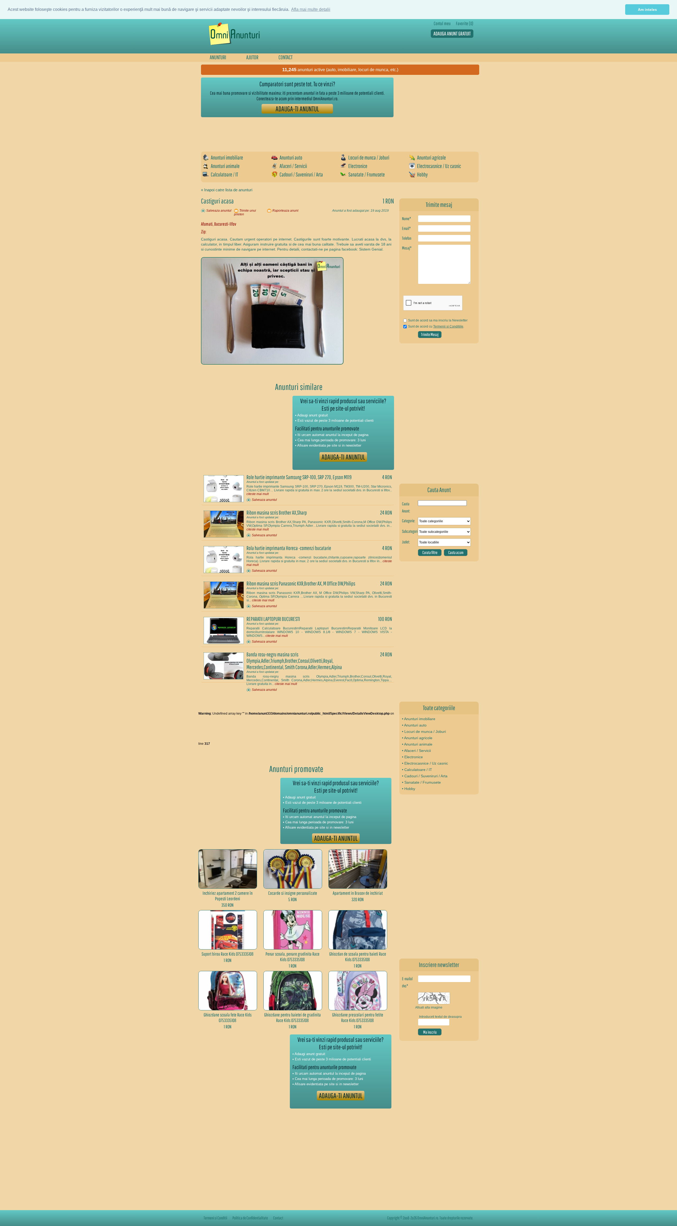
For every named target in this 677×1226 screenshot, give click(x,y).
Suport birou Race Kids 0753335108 (228, 954)
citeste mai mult (257, 494)
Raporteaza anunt (285, 210)
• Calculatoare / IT (417, 770)
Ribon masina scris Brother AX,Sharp (276, 512)
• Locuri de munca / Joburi (424, 731)
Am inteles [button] (647, 9)
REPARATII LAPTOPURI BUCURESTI (273, 619)
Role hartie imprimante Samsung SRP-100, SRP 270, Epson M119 (298, 477)
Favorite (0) (464, 23)
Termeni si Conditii (215, 1217)
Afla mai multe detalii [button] (310, 9)
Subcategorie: (410, 531)
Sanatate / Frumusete (366, 174)
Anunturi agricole (431, 157)
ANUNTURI (218, 57)
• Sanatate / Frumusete (421, 782)
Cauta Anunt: (406, 507)
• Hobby (408, 789)
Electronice (357, 166)
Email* (406, 228)
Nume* (406, 218)
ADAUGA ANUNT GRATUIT (452, 33)
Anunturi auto (291, 157)
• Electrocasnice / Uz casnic (425, 763)
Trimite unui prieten (245, 212)
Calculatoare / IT (224, 174)
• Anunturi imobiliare (418, 719)
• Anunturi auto (414, 725)
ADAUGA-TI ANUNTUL (297, 109)
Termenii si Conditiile (448, 326)
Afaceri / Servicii (293, 166)
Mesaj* (406, 248)
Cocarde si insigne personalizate (292, 893)
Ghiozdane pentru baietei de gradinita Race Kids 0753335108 (292, 1017)
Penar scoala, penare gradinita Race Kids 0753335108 (292, 956)
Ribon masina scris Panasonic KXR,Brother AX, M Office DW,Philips (300, 583)
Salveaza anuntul (218, 210)
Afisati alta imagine (428, 1007)
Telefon (406, 238)
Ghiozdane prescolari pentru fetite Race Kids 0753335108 (357, 1017)
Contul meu (442, 23)
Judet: (406, 541)
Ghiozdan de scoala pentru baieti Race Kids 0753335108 (357, 956)
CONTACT (285, 57)
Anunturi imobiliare (227, 157)
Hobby (422, 174)
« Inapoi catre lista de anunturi (226, 190)
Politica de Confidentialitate (250, 1217)
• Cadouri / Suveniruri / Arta (424, 776)
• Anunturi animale (417, 744)
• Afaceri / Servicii (416, 750)
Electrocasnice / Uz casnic (439, 166)
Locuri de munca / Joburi (368, 157)
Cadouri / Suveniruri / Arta (301, 174)
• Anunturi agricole (417, 738)
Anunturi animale (225, 166)
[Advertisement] (297, 132)
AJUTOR (252, 57)
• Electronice (412, 757)
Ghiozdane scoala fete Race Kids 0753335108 (227, 1017)
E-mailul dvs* (407, 982)
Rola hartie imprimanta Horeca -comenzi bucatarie (288, 548)
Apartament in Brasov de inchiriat (358, 893)
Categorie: (408, 520)
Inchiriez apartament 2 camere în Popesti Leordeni (228, 895)
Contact (278, 1217)
